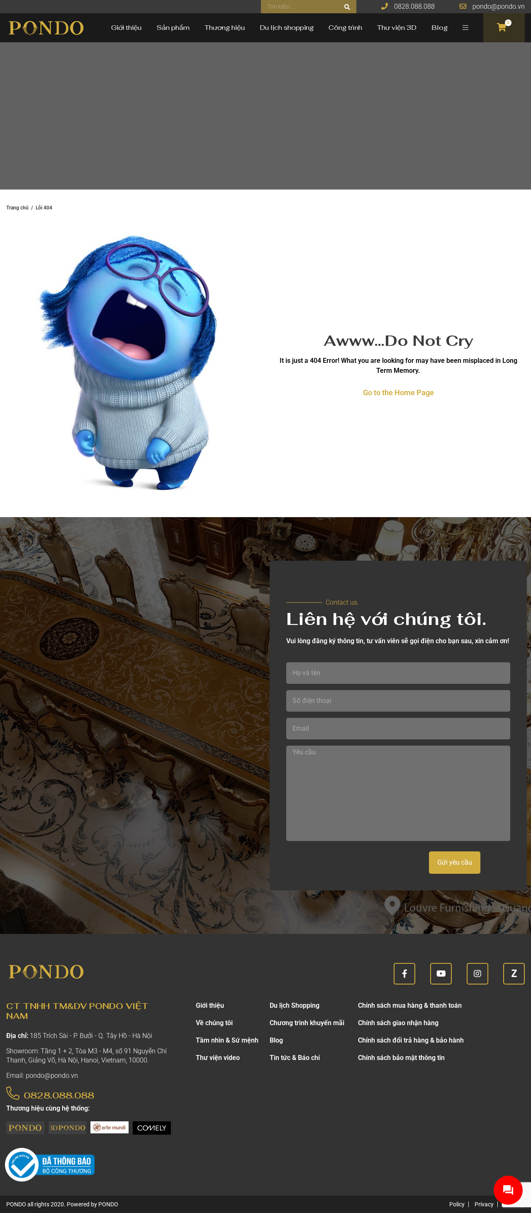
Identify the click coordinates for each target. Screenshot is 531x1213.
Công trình (345, 27)
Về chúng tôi (214, 1023)
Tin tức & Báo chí (295, 1058)
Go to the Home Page (398, 392)
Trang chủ (17, 208)
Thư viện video (218, 1058)
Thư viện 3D (397, 27)
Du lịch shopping (287, 27)
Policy (457, 1204)
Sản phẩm (173, 27)
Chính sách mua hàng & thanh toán (410, 1005)
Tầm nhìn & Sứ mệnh (227, 1040)
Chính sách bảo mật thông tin (401, 1058)
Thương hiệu (225, 27)
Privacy (484, 1204)
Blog (439, 27)
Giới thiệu (126, 27)
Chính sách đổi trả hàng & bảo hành (411, 1040)
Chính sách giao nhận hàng (398, 1023)
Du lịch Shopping (294, 1005)
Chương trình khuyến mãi (307, 1023)
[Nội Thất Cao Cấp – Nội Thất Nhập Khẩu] (45, 28)
